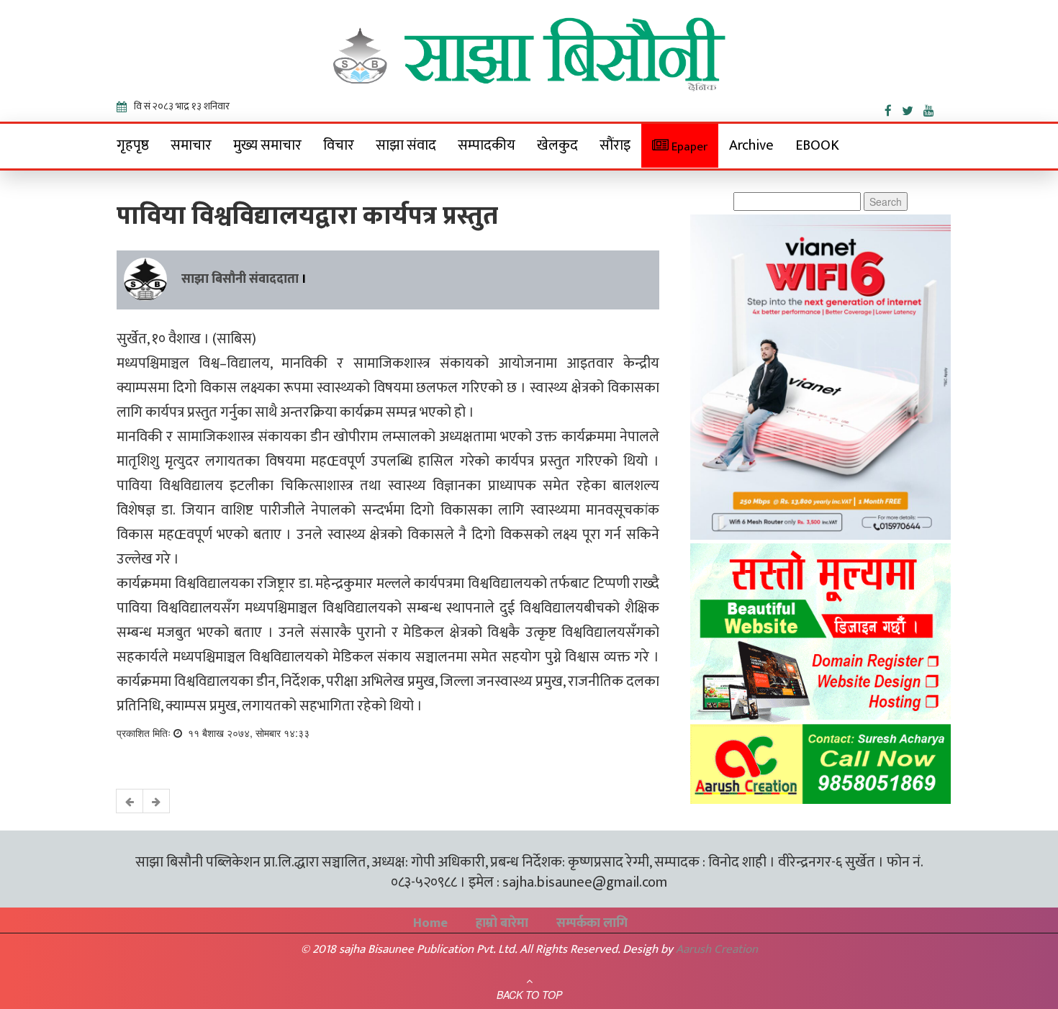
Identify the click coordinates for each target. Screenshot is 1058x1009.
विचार (338, 145)
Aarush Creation (717, 949)
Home (430, 923)
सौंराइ (615, 145)
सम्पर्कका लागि (592, 923)
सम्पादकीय (486, 145)
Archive (751, 145)
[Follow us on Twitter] (912, 108)
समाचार (191, 145)
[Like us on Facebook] (893, 108)
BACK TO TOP (529, 994)
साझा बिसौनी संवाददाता (240, 279)
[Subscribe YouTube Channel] (932, 108)
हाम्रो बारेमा (502, 923)
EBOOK (817, 145)
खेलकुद (557, 145)
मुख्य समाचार (267, 145)
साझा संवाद (406, 145)
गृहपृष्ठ (133, 145)
